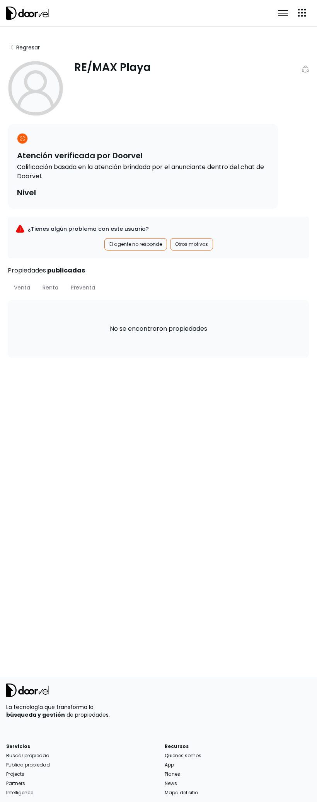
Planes (172, 774)
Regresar (28, 47)
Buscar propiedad (27, 755)
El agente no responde (135, 244)
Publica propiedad (28, 764)
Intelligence (19, 792)
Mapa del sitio (181, 792)
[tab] (22, 287)
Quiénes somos (183, 755)
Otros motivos (191, 244)
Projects (15, 774)
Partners (15, 783)
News (171, 783)
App (169, 764)
